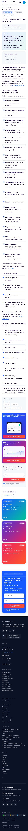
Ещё (20, 408)
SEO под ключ (5, 700)
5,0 (14, 1)
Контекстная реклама (7, 731)
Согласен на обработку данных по (12, 484)
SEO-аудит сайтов (6, 722)
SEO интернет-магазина (8, 718)
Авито (3, 733)
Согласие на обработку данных (9, 820)
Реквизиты (4, 822)
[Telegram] (3, 630)
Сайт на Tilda (5, 682)
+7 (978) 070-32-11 (7, 652)
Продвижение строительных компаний (12, 743)
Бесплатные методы (11, 57)
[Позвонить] (13, 630)
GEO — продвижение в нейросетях (11, 737)
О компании (5, 765)
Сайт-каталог (5, 680)
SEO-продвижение (18, 85)
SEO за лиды (5, 714)
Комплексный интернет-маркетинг (11, 729)
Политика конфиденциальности (9, 818)
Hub (3, 767)
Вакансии (4, 763)
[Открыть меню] (20, 2)
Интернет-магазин (6, 688)
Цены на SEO (5, 706)
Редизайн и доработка (7, 690)
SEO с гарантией (6, 702)
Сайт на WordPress (6, 684)
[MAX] (10, 630)
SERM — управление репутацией (10, 735)
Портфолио (5, 755)
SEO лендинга (5, 716)
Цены (3, 761)
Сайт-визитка (5, 676)
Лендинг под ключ (6, 674)
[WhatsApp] (6, 630)
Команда (4, 771)
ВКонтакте (14, 404)
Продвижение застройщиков (9, 747)
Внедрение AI (5, 741)
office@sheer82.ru (6, 655)
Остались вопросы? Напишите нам (7, 663)
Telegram (6, 404)
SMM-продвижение (7, 739)
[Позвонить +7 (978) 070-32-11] (24, 2)
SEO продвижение (7, 12)
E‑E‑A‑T (11, 268)
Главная (3, 7)
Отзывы (4, 757)
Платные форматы (10, 59)
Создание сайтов (6, 672)
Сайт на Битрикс (6, 686)
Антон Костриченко (14, 26)
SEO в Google (5, 710)
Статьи (9, 7)
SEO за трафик (5, 712)
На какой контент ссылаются (13, 62)
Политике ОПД (8, 484)
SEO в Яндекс (5, 708)
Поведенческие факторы (8, 720)
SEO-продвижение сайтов (8, 698)
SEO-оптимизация (6, 704)
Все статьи (8, 496)
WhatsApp (6, 408)
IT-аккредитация (6, 769)
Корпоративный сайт (7, 678)
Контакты (4, 773)
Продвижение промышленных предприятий (13, 745)
